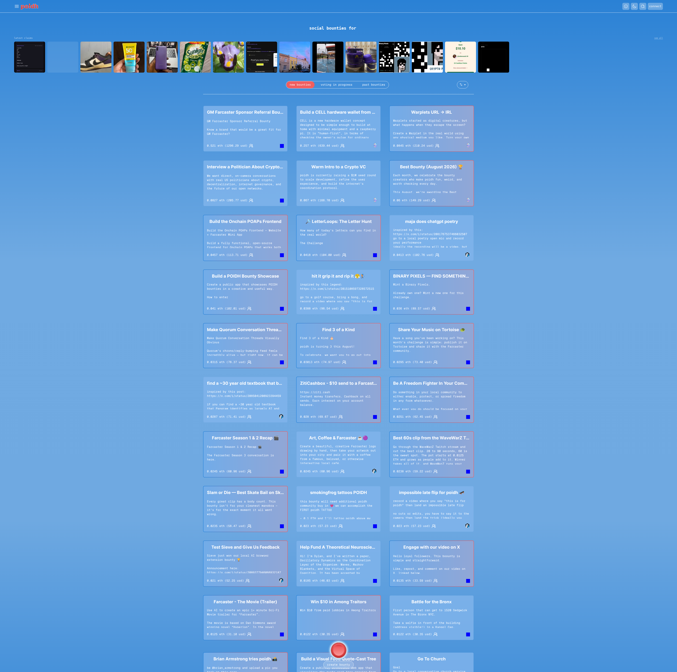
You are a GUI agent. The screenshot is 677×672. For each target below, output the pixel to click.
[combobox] (462, 85)
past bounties (373, 84)
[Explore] (642, 6)
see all (658, 38)
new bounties (300, 84)
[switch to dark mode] (634, 6)
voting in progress (336, 84)
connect (655, 6)
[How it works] (625, 6)
